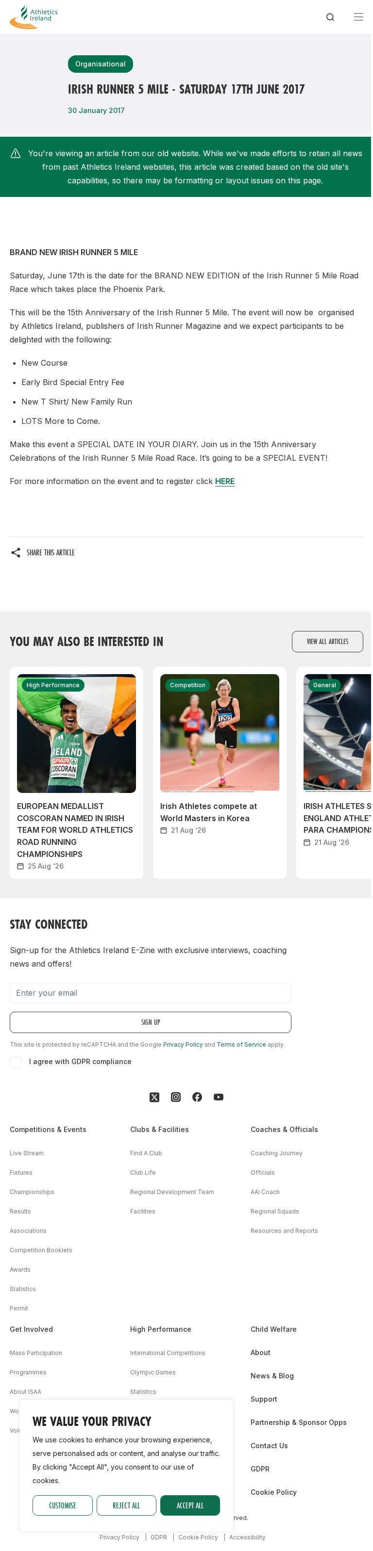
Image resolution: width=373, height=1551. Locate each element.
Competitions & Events (48, 1129)
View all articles (327, 641)
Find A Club (146, 1153)
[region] (126, 1466)
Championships (32, 1192)
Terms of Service (241, 1044)
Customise (62, 1505)
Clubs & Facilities (159, 1129)
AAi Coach (265, 1192)
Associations (28, 1230)
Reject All (126, 1505)
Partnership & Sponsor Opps (299, 1422)
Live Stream (27, 1153)
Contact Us (269, 1445)
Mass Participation (36, 1353)
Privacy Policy (183, 1044)
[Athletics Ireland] (33, 17)
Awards (20, 1269)
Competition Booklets (41, 1250)
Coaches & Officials (284, 1129)
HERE (225, 481)
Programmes (28, 1372)
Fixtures (21, 1172)
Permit (19, 1308)
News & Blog (272, 1376)
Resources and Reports (284, 1230)
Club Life (143, 1172)
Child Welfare (274, 1329)
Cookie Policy (274, 1492)
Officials (263, 1172)
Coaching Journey (277, 1153)
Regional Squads (275, 1211)
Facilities (142, 1211)
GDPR (260, 1469)
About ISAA (25, 1391)
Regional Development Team (172, 1192)
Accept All (190, 1505)
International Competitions (167, 1353)
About (261, 1352)
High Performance (160, 1329)
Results (20, 1211)
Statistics (23, 1288)
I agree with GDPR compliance (80, 1061)
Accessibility (247, 1537)
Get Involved (31, 1329)
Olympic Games (153, 1372)
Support (264, 1399)
